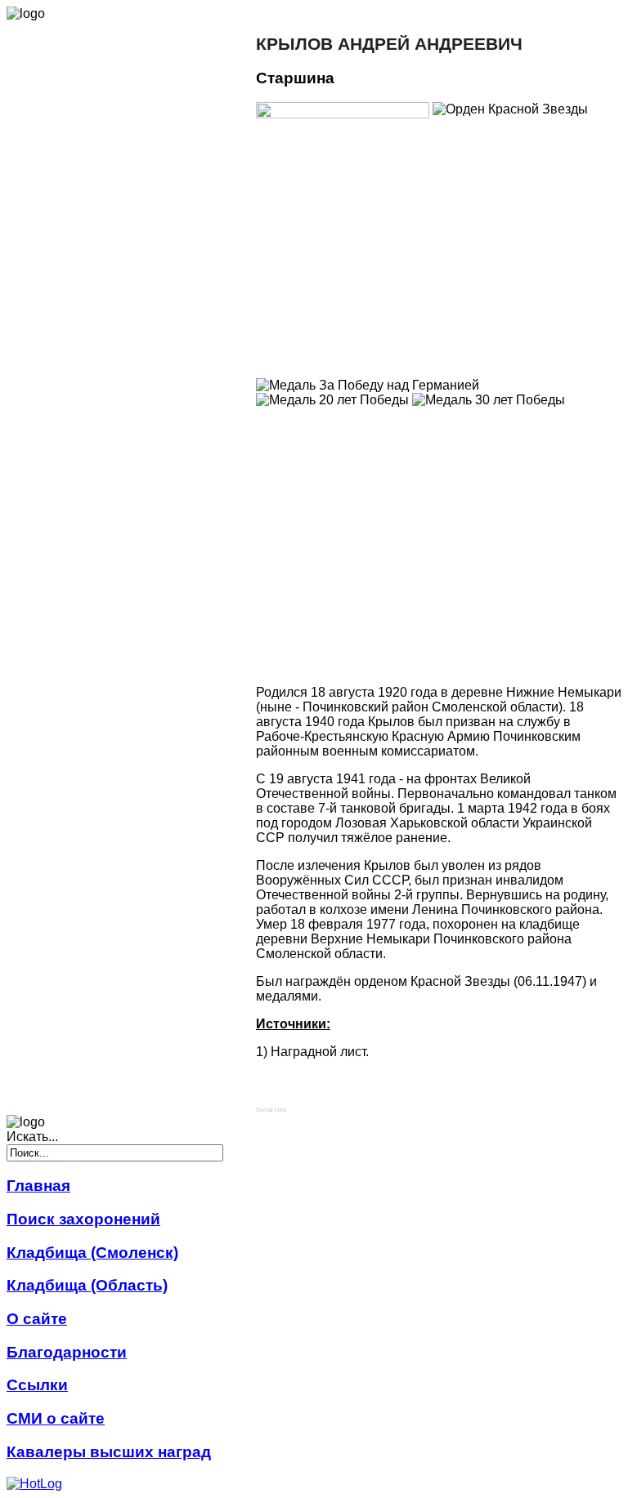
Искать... (32, 1137)
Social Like (271, 1109)
